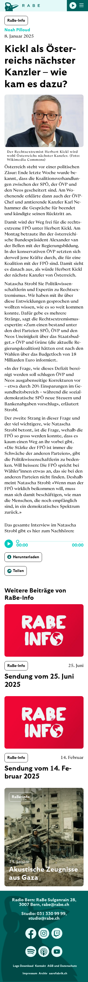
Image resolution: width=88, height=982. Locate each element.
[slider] (17, 541)
